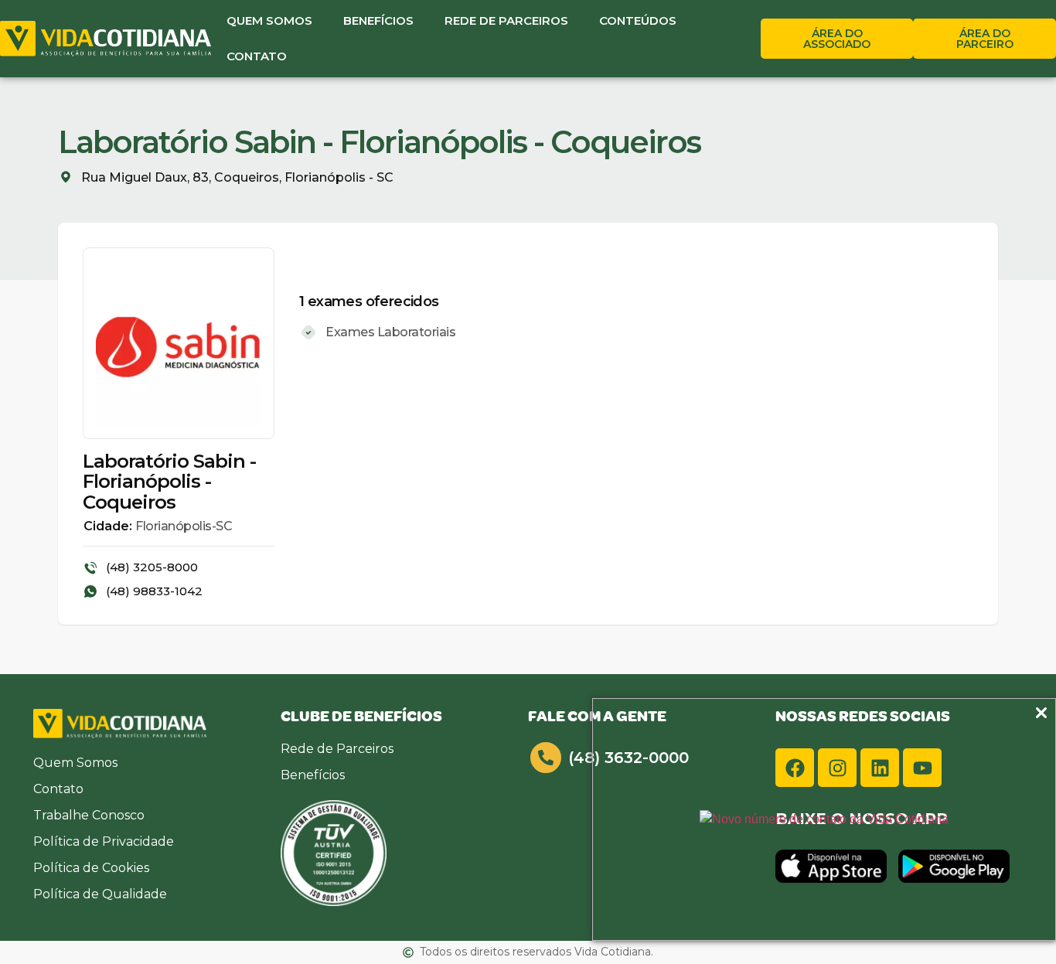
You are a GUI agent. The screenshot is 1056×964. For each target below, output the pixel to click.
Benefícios (378, 20)
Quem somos (269, 20)
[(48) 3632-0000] (546, 757)
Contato (257, 56)
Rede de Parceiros (506, 20)
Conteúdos (637, 20)
